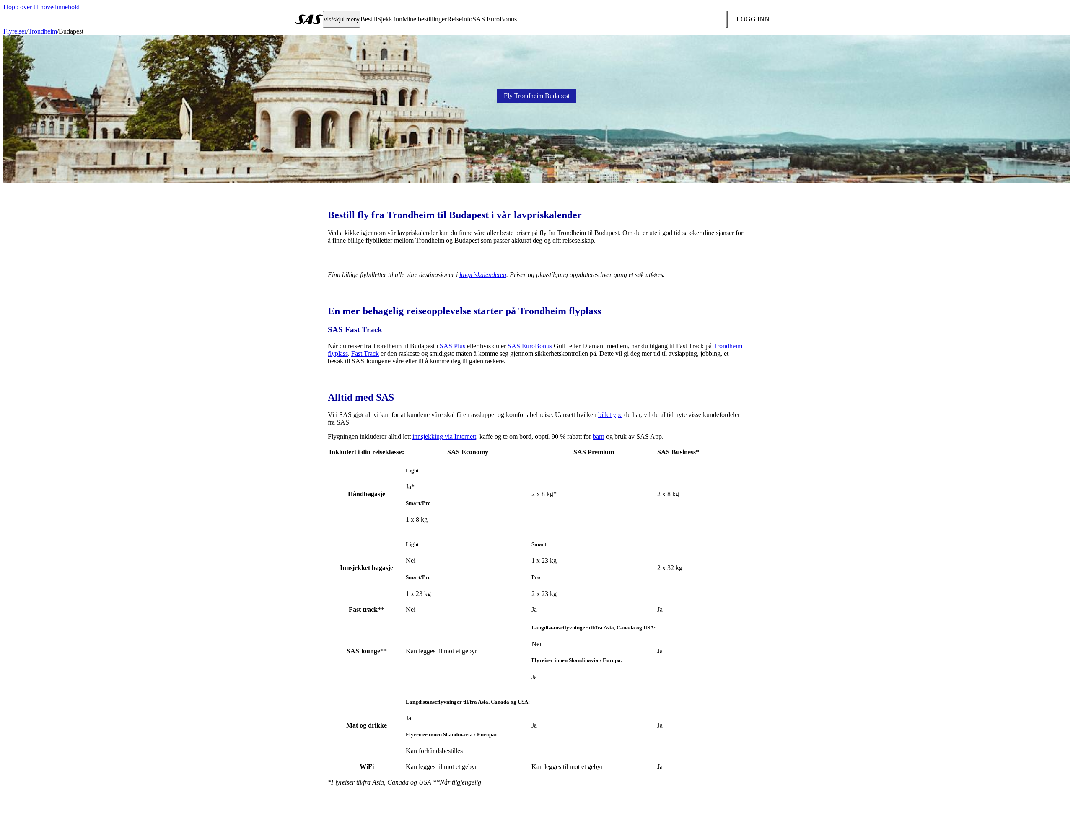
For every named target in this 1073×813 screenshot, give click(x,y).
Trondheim (42, 31)
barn (598, 436)
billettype (610, 414)
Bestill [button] (368, 19)
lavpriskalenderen (482, 274)
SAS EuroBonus (530, 346)
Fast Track (365, 353)
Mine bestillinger (424, 19)
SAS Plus (452, 346)
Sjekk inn (389, 19)
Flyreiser (14, 31)
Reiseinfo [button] (459, 19)
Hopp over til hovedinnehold (41, 6)
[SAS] (309, 19)
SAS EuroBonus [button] (494, 19)
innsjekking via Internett (444, 436)
